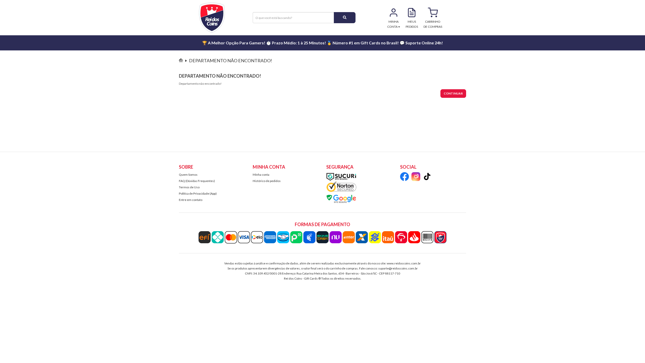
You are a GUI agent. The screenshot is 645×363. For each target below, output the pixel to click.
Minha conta (261, 174)
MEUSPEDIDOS (412, 24)
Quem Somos (188, 174)
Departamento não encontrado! (230, 60)
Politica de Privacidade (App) (198, 193)
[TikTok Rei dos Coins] (427, 177)
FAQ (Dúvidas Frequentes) (197, 181)
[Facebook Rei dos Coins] (404, 177)
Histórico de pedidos (267, 181)
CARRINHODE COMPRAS (433, 24)
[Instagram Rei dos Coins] (415, 177)
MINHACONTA (393, 24)
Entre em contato (190, 200)
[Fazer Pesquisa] (345, 17)
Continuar (453, 93)
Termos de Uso (189, 187)
